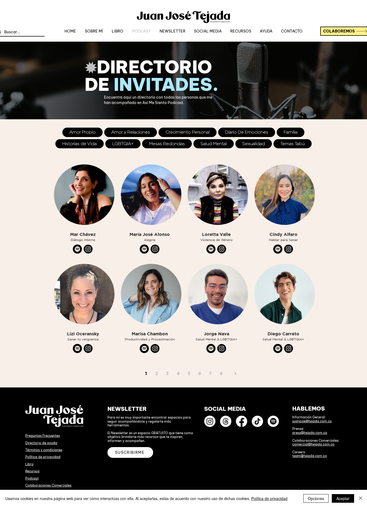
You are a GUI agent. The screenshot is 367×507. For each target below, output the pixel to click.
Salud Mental (213, 143)
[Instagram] (209, 421)
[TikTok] (257, 421)
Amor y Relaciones (130, 132)
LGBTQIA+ (123, 143)
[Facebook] (241, 421)
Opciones (316, 498)
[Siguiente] (235, 373)
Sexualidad (253, 143)
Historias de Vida (79, 143)
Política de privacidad (42, 457)
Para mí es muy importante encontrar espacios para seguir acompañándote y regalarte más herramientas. (149, 421)
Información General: (309, 417)
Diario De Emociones (246, 132)
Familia (290, 132)
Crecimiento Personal (187, 132)
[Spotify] (273, 421)
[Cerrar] (360, 498)
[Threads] (225, 421)
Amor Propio (82, 132)
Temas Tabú (292, 143)
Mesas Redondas (167, 143)
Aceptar (343, 498)
